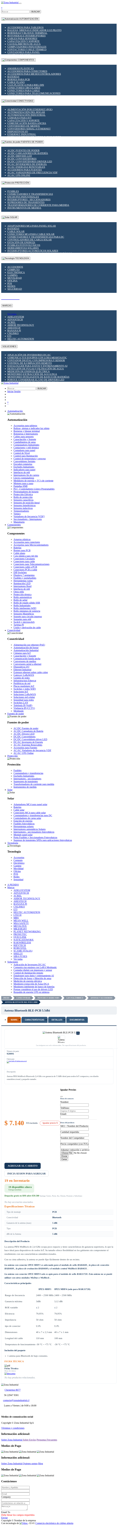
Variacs (17, 513)
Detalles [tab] (57, 1020)
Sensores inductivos (23, 508)
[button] (15, 411)
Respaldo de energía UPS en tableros (31, 992)
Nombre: (64, 1102)
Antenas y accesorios (101, 998)
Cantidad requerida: (69, 1132)
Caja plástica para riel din (25, 85)
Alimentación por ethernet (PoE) (29, 109)
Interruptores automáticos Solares (32, 250)
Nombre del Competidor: (72, 1138)
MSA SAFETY (21, 923)
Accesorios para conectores (27, 71)
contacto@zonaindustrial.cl (16, 1400)
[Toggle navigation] (20, 3)
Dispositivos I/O (17, 131)
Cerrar (64, 1159)
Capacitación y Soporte (23, 41)
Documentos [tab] (77, 1020)
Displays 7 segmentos (24, 575)
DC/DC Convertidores (22, 158)
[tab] (14, 1020)
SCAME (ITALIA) (23, 951)
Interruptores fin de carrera (26, 475)
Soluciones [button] (12, 962)
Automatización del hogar (26, 112)
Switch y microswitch (24, 622)
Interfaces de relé (22, 472)
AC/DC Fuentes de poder (23, 150)
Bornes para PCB (18, 79)
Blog (40, 1463)
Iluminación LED (22, 583)
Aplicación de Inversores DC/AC (29, 355)
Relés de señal (20, 600)
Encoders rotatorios (23, 464)
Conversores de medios (23, 126)
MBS (16, 917)
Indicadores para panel (24, 469)
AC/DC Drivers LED (19, 156)
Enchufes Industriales (23, 197)
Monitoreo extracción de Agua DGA (32, 374)
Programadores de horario (26, 491)
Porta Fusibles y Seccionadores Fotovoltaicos (35, 837)
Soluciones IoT (21, 691)
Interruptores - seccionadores (28, 199)
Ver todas (11, 314)
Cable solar (16, 231)
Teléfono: (65, 1108)
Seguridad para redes (24, 700)
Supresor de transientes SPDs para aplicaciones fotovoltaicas (43, 840)
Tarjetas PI (19, 624)
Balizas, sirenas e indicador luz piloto (34, 30)
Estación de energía (21, 242)
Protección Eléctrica (23, 494)
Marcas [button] (10, 887)
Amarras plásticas (20, 68)
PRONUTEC (20, 934)
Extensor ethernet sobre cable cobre (31, 672)
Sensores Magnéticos (24, 613)
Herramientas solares (23, 248)
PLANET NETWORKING (27, 931)
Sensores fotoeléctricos (25, 505)
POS (9, 283)
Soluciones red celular (24, 697)
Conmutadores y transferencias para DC (35, 237)
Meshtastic (19, 711)
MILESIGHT (20, 928)
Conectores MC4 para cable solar (30, 234)
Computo (13, 269)
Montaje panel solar (23, 834)
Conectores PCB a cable (25, 569)
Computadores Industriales (26, 46)
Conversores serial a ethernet (29, 128)
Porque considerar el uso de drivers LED (35, 379)
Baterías (13, 76)
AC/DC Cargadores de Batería (27, 153)
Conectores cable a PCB (25, 567)
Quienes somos (30, 1463)
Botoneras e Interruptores (26, 35)
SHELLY (18, 953)
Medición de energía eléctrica (28, 371)
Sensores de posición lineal (27, 502)
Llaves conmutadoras (24, 478)
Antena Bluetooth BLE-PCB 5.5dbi (21, 1002)
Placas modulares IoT (24, 686)
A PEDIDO (13, 884)
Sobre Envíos (29, 1440)
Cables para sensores (22, 38)
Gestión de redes (22, 678)
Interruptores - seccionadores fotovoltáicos (34, 832)
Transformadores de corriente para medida (38, 205)
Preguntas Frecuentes (47, 1440)
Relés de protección (23, 497)
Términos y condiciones (12, 1428)
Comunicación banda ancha (26, 123)
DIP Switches (20, 572)
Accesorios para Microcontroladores (34, 74)
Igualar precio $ (50, 1123)
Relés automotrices (23, 597)
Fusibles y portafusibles (25, 578)
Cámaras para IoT (19, 117)
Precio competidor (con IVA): (74, 1144)
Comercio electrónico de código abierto (54, 1523)
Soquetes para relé (22, 619)
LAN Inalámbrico (74, 998)
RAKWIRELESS (22, 942)
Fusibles (13, 191)
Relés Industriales (22, 605)
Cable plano (16, 82)
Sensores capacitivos (23, 500)
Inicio (6, 998)
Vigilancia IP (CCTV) (24, 708)
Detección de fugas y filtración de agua (35, 368)
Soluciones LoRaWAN (25, 694)
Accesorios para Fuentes (24, 169)
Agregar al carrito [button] (23, 1165)
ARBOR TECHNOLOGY (20, 325)
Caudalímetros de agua (24, 44)
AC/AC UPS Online (18, 175)
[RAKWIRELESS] (17, 1064)
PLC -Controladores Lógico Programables (34, 489)
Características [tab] (34, 1020)
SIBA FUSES (20, 956)
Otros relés (19, 591)
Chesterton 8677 (13, 1390)
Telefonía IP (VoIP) (23, 705)
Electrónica (16, 272)
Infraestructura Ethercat (25, 680)
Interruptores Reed (22, 586)
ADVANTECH (15, 319)
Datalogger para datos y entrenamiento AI (37, 366)
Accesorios (15, 267)
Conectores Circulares (23, 87)
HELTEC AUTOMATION (20, 339)
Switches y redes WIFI (25, 689)
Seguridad (14, 289)
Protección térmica (22, 594)
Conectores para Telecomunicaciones (33, 93)
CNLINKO (13, 333)
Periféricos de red (22, 683)
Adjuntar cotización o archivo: (75, 1150)
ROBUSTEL (20, 948)
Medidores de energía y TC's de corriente (33, 480)
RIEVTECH (20, 945)
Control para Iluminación (26, 456)
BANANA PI (14, 330)
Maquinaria (19, 522)
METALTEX (20, 926)
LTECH (17, 915)
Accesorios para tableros (25, 27)
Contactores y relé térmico (26, 49)
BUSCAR (35, 12)
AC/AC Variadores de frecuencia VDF (32, 172)
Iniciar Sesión (14, 391)
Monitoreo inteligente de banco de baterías (38, 377)
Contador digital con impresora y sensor (36, 360)
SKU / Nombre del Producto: (74, 1126)
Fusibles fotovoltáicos (23, 245)
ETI (9, 336)
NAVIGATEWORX (24, 940)
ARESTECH (13, 328)
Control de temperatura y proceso (30, 458)
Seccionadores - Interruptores (28, 519)
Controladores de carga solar (29, 239)
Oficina (12, 280)
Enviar (64, 1156)
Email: (63, 1114)
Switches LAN (21, 702)
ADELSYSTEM (15, 316)
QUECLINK (20, 937)
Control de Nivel (22, 453)
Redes (11, 286)
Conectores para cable (23, 90)
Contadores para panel (23, 52)
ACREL (11, 322)
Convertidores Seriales (24, 461)
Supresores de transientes (25, 202)
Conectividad (23, 998)
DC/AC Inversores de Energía (27, 164)
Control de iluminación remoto (29, 363)
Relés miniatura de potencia (27, 611)
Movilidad (14, 278)
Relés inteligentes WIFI (25, 608)
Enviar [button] (4, 1517)
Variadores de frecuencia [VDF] (29, 516)
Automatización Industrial (26, 115)
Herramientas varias (23, 580)
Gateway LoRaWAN (24, 675)
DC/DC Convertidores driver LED (29, 161)
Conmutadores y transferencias (30, 194)
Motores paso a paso (23, 483)
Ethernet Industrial (21, 134)
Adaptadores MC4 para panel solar (31, 226)
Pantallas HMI (20, 486)
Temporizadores (21, 511)
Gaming (12, 275)
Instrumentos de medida (24, 208)
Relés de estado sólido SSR (27, 602)
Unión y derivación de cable (27, 627)
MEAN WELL (21, 920)
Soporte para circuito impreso (28, 616)
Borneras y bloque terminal (27, 33)
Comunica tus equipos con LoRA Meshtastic (37, 357)
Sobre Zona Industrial (12, 1440)
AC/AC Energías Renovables (26, 167)
